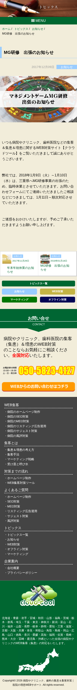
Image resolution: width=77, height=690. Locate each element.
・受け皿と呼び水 (16, 464)
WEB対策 (57, 291)
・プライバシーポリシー (20, 572)
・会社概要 (11, 568)
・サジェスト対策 (16, 516)
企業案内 (11, 561)
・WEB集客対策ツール (19, 482)
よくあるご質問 (16, 490)
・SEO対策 (11, 501)
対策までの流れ (16, 471)
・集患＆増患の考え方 (19, 449)
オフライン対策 (58, 299)
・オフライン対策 (16, 549)
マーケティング (19, 299)
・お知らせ (11, 539)
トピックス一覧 (38, 283)
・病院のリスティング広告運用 (25, 426)
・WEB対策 (12, 544)
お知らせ (19, 291)
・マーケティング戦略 (19, 459)
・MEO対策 (12, 506)
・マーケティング (16, 554)
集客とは (11, 443)
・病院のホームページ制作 (22, 411)
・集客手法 (11, 454)
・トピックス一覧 (16, 534)
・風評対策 (11, 520)
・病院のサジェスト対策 (20, 431)
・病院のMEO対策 (16, 421)
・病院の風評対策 (16, 435)
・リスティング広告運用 (20, 511)
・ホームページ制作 (17, 478)
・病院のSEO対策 (16, 416)
